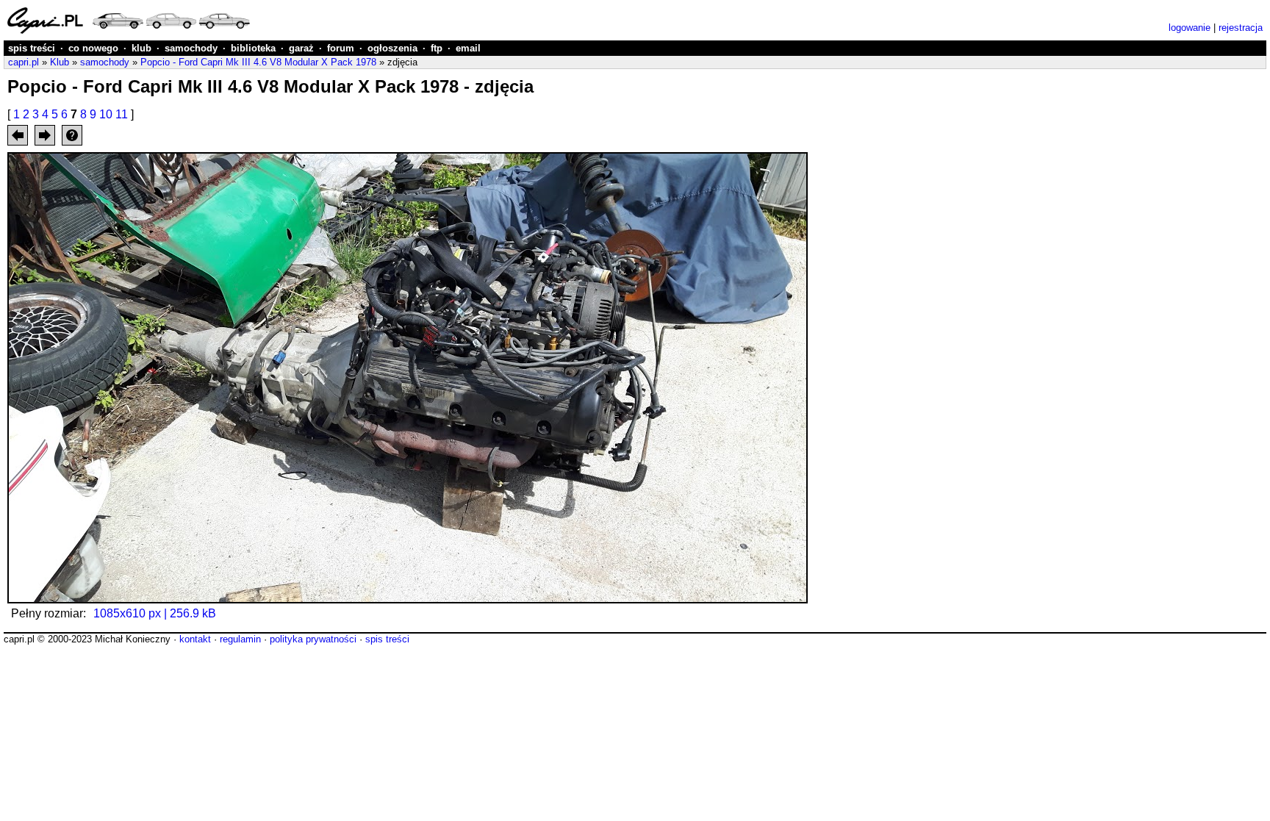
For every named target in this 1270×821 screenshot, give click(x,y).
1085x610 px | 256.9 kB (154, 613)
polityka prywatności (313, 639)
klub (141, 48)
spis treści (31, 48)
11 (121, 114)
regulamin (240, 639)
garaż (301, 48)
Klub (59, 62)
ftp (436, 48)
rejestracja (1241, 27)
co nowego (93, 48)
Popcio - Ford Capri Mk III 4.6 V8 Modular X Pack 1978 (258, 62)
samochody (191, 48)
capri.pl (23, 62)
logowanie (1189, 27)
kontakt (195, 639)
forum (340, 48)
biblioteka (253, 48)
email (468, 48)
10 (105, 114)
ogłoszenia (392, 48)
